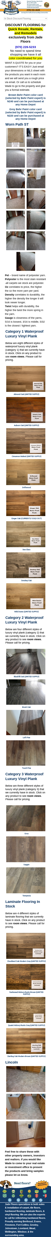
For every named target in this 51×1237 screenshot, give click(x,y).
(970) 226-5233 (25, 47)
